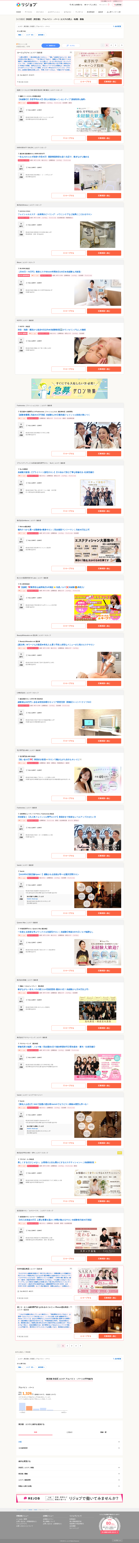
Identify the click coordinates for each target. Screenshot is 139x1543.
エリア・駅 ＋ (30, 35)
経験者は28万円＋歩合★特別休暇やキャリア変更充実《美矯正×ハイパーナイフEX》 (55, 702)
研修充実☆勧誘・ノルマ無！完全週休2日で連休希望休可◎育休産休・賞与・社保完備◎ (56, 1047)
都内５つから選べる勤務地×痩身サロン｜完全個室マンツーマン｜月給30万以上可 (54, 530)
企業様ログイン (117, 1)
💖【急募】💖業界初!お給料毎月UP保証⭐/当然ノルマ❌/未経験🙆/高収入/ (51, 587)
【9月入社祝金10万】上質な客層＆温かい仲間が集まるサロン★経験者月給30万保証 (55, 1220)
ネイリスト (40, 12)
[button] (69, 110)
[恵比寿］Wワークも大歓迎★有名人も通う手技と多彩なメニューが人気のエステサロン (56, 645)
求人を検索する (77, 5)
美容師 (18, 12)
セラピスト (67, 12)
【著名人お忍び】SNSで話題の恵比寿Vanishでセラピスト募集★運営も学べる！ (53, 1104)
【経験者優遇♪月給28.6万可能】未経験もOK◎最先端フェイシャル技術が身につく (54, 415)
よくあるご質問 (21, 1519)
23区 (20, 1442)
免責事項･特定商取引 (77, 1524)
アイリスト (28, 12)
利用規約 (73, 1519)
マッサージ (79, 12)
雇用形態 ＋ (41, 35)
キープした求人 (91, 5)
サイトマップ (74, 1528)
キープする (86, 82)
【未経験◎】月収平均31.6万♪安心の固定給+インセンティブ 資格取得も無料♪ (52, 99)
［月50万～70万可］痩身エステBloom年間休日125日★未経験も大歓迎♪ (49, 272)
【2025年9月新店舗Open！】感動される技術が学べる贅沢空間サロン (48, 874)
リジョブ (19, 1509)
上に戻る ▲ (117, 1540)
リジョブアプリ (21, 1524)
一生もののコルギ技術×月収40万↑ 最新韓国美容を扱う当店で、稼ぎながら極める (53, 157)
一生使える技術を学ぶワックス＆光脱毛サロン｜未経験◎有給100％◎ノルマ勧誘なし (55, 932)
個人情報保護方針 (76, 1521)
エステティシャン (54, 12)
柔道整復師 (90, 12)
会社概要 (73, 1526)
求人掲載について (106, 1)
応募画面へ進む (110, 82)
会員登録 (118, 5)
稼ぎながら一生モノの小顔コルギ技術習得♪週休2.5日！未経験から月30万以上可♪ (53, 989)
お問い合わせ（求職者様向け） (27, 1521)
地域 (35, 1432)
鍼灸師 (100, 12)
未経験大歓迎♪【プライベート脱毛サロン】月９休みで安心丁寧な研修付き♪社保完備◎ (56, 472)
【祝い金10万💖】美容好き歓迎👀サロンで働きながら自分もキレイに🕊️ (50, 759)
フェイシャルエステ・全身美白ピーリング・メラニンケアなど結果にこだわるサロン (55, 214)
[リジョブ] (26, 5)
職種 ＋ (20, 35)
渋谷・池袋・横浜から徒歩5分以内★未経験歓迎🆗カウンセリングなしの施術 (52, 330)
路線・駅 (103, 1432)
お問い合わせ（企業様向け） (53, 1524)
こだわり (69, 1432)
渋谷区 (35, 1509)
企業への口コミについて (24, 1526)
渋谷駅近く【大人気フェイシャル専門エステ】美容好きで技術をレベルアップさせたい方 (57, 817)
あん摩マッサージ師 (114, 12)
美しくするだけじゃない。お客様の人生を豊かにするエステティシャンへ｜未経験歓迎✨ (57, 1162)
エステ (24, 1509)
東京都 (30, 1509)
